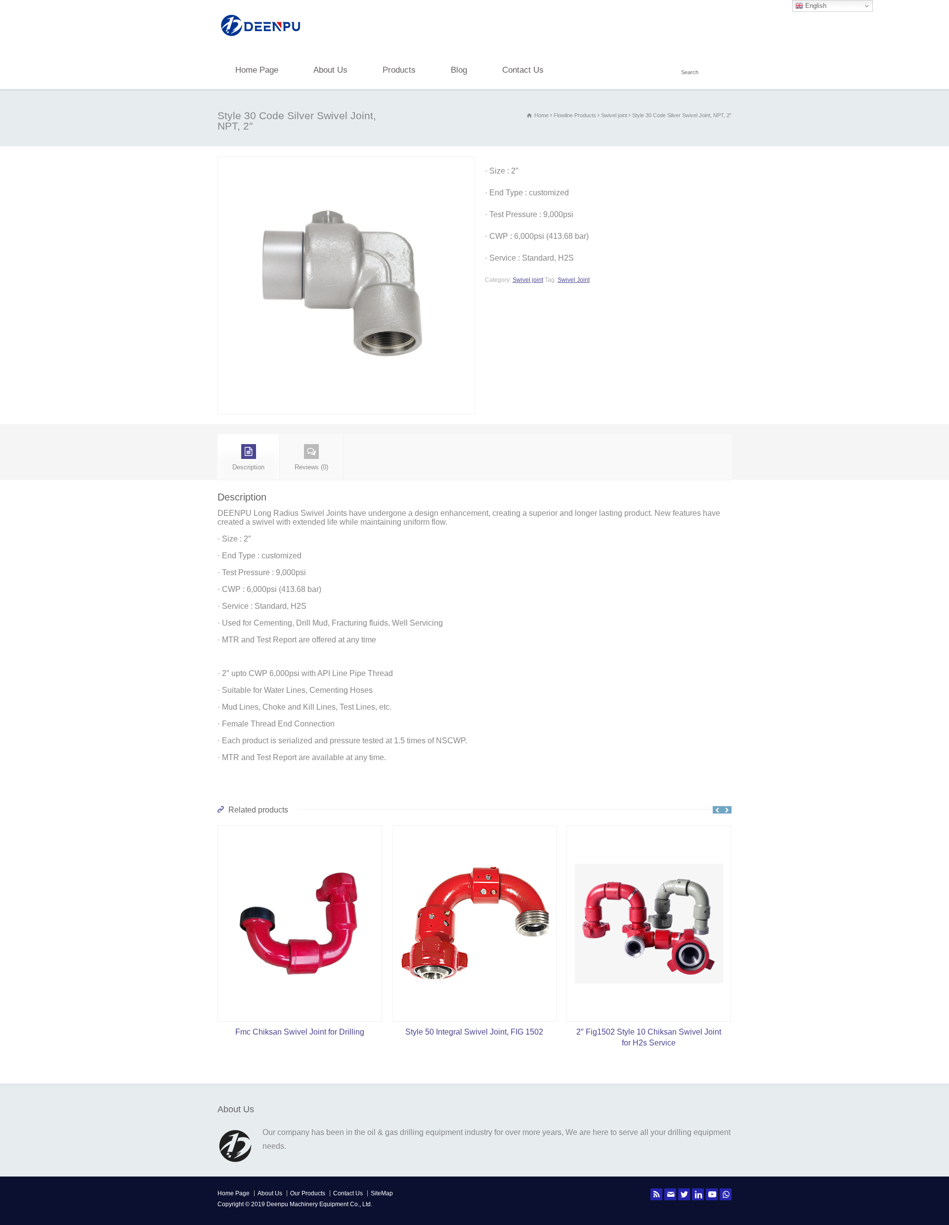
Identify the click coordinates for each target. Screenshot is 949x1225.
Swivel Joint (574, 279)
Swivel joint (614, 115)
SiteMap (382, 1193)
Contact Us (523, 70)
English (814, 5)
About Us (330, 70)
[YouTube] (712, 1194)
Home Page (256, 70)
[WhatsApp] (726, 1194)
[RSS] (656, 1194)
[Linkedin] (698, 1194)
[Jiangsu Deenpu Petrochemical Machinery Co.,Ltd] (260, 37)
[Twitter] (684, 1194)
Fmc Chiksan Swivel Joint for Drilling (299, 1032)
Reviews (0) (311, 467)
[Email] (670, 1194)
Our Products (307, 1193)
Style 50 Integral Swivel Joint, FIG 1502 (474, 1032)
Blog (459, 70)
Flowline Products (575, 115)
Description (248, 467)
